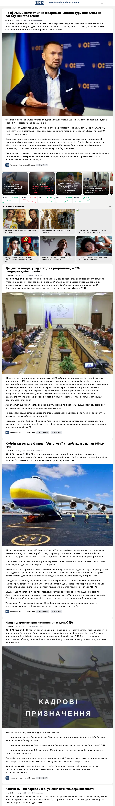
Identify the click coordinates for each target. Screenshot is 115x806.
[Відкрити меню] (101, 3)
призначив (85, 766)
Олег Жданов (51, 603)
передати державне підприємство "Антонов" (55, 595)
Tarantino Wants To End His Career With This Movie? (20, 231)
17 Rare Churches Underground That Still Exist (56, 231)
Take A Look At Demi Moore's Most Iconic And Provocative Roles (92, 231)
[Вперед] (112, 183)
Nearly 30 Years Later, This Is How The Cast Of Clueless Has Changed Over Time (19, 259)
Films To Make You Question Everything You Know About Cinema (57, 258)
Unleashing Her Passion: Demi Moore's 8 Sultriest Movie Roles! (94, 258)
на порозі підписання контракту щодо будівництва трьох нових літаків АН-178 (56, 587)
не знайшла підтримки (63, 131)
